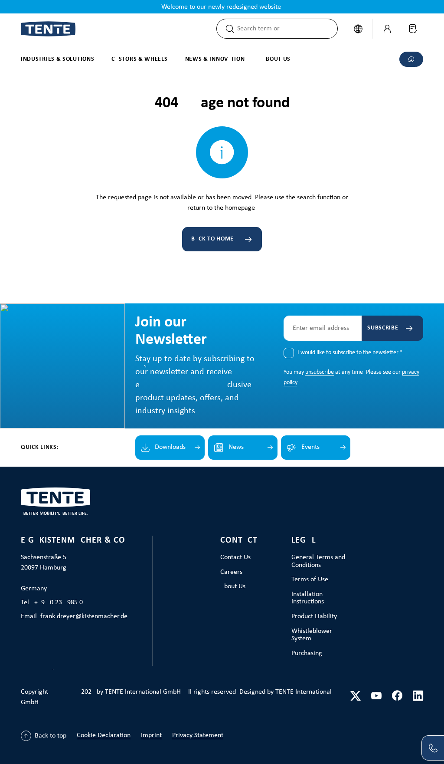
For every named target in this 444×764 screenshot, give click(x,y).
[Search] (227, 28)
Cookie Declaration (104, 735)
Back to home (212, 239)
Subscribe (382, 328)
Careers (231, 572)
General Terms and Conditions (318, 561)
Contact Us (235, 557)
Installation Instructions (307, 598)
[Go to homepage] (48, 28)
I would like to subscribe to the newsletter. (349, 352)
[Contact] (432, 748)
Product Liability (314, 616)
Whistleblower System (311, 635)
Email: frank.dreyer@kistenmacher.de (74, 616)
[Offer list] (412, 29)
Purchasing (306, 653)
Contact (239, 540)
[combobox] (287, 28)
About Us (232, 586)
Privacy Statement (197, 735)
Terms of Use (309, 579)
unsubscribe (319, 372)
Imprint (151, 735)
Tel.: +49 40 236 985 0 (52, 602)
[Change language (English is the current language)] (358, 29)
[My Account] (387, 29)
